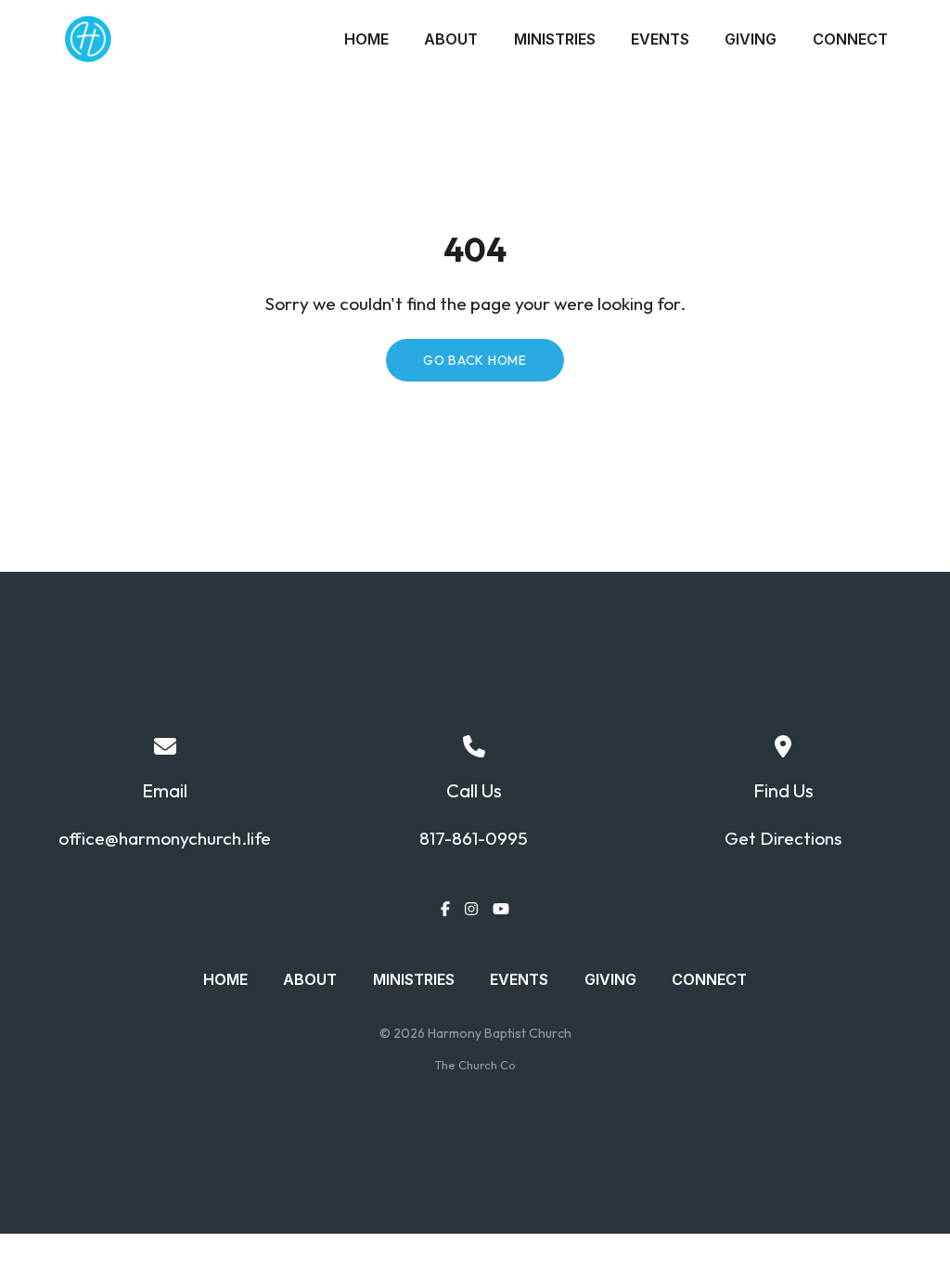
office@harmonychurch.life (164, 838)
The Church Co (475, 1064)
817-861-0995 (473, 838)
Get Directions (783, 838)
